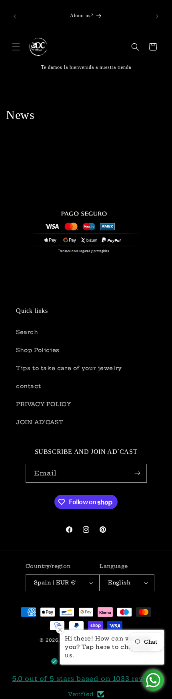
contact (28, 386)
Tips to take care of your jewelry (69, 368)
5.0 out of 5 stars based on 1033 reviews (86, 679)
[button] (16, 47)
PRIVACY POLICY (43, 404)
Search (27, 332)
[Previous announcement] (15, 16)
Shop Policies (38, 350)
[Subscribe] (137, 473)
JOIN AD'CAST (39, 422)
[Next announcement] (157, 16)
